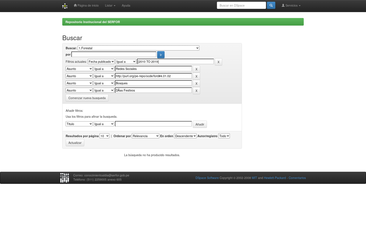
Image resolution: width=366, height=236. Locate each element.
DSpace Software (207, 178)
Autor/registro (207, 136)
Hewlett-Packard (275, 178)
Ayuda (126, 5)
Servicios (291, 5)
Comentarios (297, 178)
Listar (109, 5)
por (68, 54)
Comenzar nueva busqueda (87, 98)
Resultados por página (82, 136)
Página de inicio (88, 5)
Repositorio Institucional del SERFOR (92, 22)
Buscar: (71, 48)
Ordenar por (122, 136)
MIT (254, 178)
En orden (166, 136)
